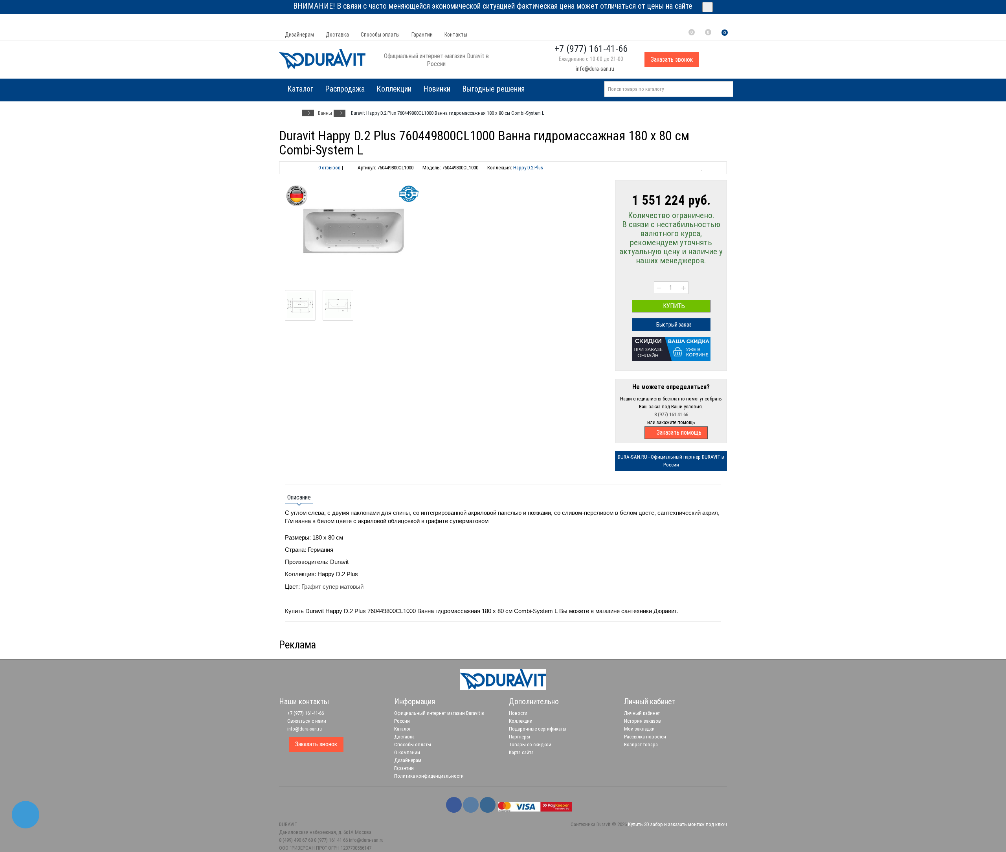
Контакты (455, 34)
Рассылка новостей (645, 737)
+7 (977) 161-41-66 (305, 713)
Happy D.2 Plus (528, 168)
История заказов (642, 721)
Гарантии (422, 34)
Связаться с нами (306, 721)
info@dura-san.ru (594, 69)
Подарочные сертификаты (537, 729)
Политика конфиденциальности (429, 776)
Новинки (436, 89)
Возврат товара (641, 744)
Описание (299, 497)
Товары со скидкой (530, 744)
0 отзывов (329, 168)
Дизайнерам (299, 34)
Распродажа (345, 89)
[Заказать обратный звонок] (25, 814)
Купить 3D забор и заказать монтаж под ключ (677, 824)
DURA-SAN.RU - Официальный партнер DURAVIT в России (671, 461)
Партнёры (519, 737)
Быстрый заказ (673, 324)
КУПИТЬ (673, 306)
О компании (407, 752)
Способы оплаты (380, 34)
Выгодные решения (493, 89)
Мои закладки (639, 729)
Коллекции (393, 89)
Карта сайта (521, 752)
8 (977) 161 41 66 (671, 414)
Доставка (337, 34)
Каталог (402, 729)
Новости (518, 713)
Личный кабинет (642, 713)
